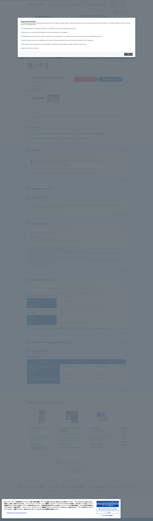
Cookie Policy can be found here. (16, 512)
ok (128, 54)
